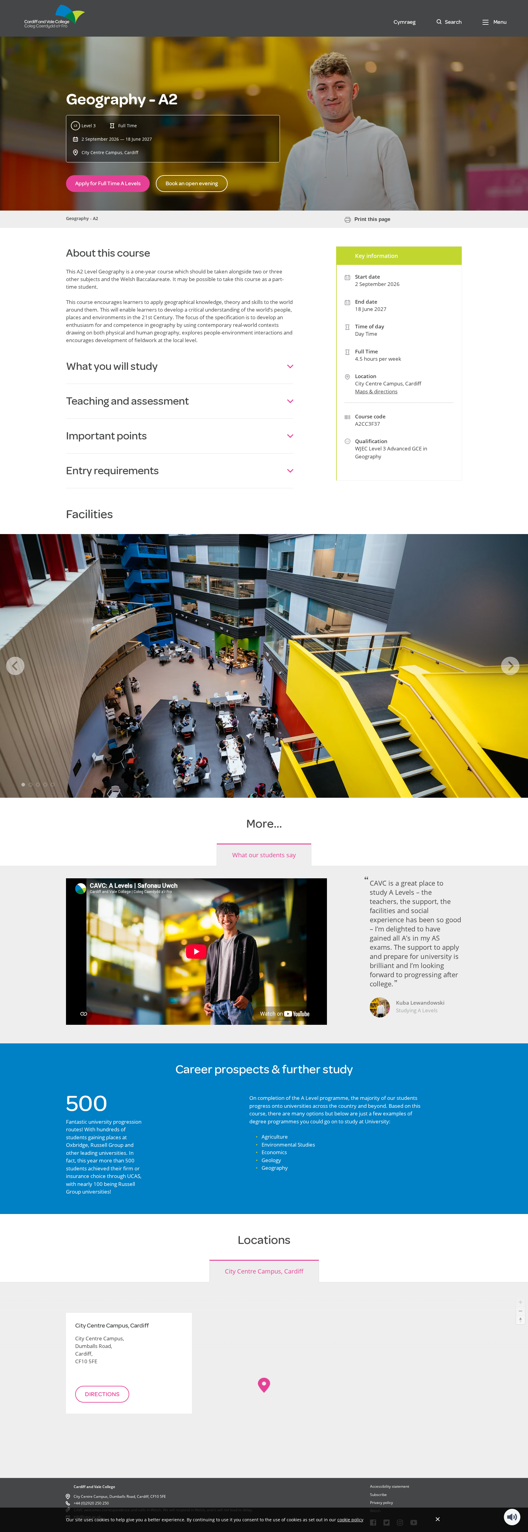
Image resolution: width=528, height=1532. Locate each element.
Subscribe (378, 1494)
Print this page (372, 219)
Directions (102, 1394)
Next (510, 666)
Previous (15, 666)
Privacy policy (381, 1502)
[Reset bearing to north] (520, 1319)
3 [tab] (38, 784)
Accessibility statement (389, 1486)
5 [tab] (52, 784)
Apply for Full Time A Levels (108, 183)
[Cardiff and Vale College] (55, 19)
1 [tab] (23, 784)
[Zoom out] (520, 1310)
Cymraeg (405, 22)
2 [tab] (30, 784)
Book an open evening (192, 183)
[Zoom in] (520, 1302)
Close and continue (437, 1519)
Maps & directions (376, 391)
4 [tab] (45, 784)
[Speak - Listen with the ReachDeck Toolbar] (512, 1517)
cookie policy (350, 1520)
